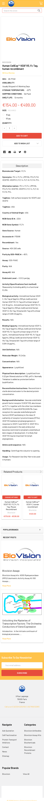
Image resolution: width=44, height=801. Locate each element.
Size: (9, 110)
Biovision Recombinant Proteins (29, 750)
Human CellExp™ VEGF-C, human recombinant (32, 504)
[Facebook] (4, 152)
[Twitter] (20, 152)
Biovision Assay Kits (32, 735)
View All (26, 774)
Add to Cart (33, 497)
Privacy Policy (22, 796)
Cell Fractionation (9, 735)
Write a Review (8, 73)
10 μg (8, 115)
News (4, 751)
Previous (37, 471)
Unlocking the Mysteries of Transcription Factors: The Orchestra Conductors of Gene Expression (21, 623)
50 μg (8, 118)
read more (6, 585)
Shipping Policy (22, 790)
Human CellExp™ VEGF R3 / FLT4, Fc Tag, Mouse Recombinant (11, 505)
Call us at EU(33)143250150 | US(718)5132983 (22, 706)
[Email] (9, 152)
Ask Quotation (8, 730)
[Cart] (41, 3)
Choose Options (11, 497)
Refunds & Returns (22, 793)
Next (40, 471)
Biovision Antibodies (32, 730)
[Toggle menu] (3, 3)
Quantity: (7, 123)
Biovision (6, 774)
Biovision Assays (11, 570)
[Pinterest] (25, 152)
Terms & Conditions (22, 787)
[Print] (15, 152)
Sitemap (5, 756)
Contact (5, 747)
